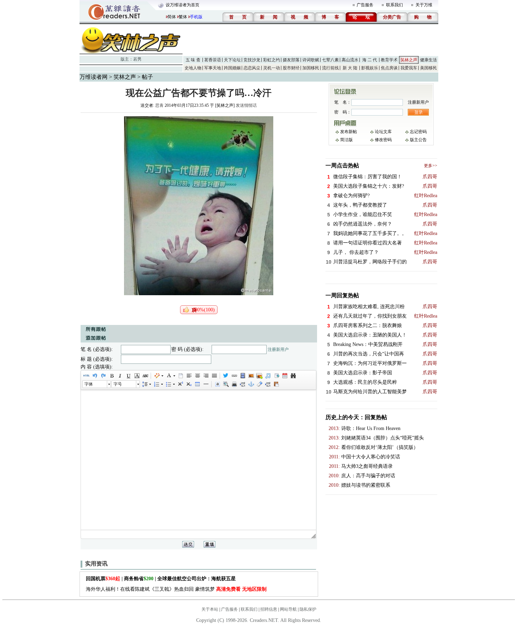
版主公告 (418, 139)
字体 (88, 384)
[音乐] (267, 375)
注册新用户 (278, 349)
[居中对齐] (197, 375)
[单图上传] (250, 375)
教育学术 (389, 59)
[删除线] (145, 375)
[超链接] (234, 375)
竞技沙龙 (251, 59)
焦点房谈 (389, 67)
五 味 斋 (193, 59)
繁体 (183, 16)
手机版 (196, 16)
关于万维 (424, 4)
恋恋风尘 (251, 67)
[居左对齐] (188, 375)
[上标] (180, 384)
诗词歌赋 (310, 59)
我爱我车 (408, 67)
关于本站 (209, 609)
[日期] (284, 375)
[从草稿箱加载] (276, 384)
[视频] (242, 375)
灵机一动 (271, 67)
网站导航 (288, 609)
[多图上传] (259, 375)
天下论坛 (232, 59)
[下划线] (128, 375)
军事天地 (212, 67)
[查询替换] (292, 375)
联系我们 (394, 4)
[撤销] (94, 375)
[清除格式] (259, 384)
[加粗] (111, 375)
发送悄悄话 (246, 105)
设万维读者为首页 (182, 4)
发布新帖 (348, 131)
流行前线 (330, 67)
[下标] (188, 384)
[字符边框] (136, 375)
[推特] (225, 375)
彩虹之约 (271, 59)
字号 (118, 384)
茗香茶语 (212, 59)
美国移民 (428, 67)
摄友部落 (291, 59)
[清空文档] (180, 375)
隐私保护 (308, 609)
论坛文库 (383, 131)
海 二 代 (369, 59)
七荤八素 (330, 59)
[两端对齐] (214, 375)
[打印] (234, 384)
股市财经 (291, 67)
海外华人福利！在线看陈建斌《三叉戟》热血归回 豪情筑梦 (176, 589)
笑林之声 (408, 59)
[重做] (103, 375)
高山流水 (350, 59)
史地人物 (193, 67)
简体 (171, 16)
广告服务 (365, 4)
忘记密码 (418, 131)
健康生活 (428, 59)
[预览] (225, 384)
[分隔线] (205, 384)
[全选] (217, 384)
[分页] (242, 384)
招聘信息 (268, 609)
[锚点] (250, 384)
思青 (159, 105)
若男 (137, 59)
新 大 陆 (350, 67)
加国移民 (310, 67)
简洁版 (346, 139)
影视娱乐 (369, 67)
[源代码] (86, 375)
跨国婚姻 (232, 67)
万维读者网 (94, 77)
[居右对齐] (205, 375)
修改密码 (383, 139)
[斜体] (119, 375)
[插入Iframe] (276, 375)
